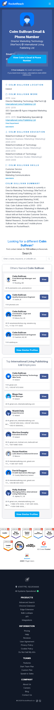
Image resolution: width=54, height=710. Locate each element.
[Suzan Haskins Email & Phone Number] (8, 453)
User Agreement (27, 641)
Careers (26, 688)
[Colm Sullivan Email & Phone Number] (27, 19)
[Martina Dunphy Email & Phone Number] (8, 434)
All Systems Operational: (26, 591)
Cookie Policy (27, 648)
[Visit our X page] (40, 701)
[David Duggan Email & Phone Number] (8, 473)
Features (27, 663)
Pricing (27, 631)
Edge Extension (27, 609)
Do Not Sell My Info (26, 652)
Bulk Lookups (27, 613)
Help (27, 634)
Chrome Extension (27, 606)
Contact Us (27, 695)
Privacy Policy (27, 645)
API (27, 616)
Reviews (27, 638)
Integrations (27, 620)
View (44, 279)
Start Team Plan (27, 666)
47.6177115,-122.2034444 (28, 587)
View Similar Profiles (27, 350)
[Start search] (49, 258)
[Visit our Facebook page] (37, 701)
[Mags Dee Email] (8, 396)
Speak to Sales (27, 673)
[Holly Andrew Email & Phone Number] (8, 493)
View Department (12, 123)
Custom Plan (26, 670)
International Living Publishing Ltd (21, 104)
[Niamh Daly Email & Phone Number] (8, 413)
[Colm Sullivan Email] (8, 279)
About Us (27, 684)
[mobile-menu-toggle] (49, 3)
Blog (27, 691)
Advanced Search (27, 602)
